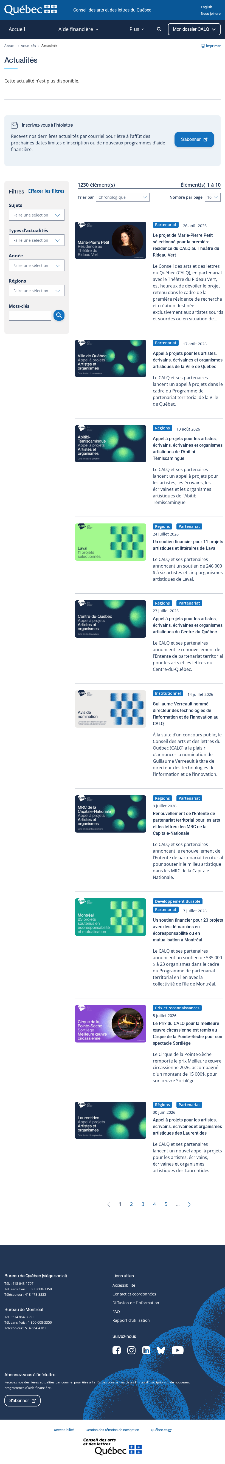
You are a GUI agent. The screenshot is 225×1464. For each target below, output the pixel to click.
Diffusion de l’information (136, 1302)
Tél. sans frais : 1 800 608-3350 (28, 1289)
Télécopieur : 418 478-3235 (25, 1294)
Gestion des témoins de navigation (113, 1430)
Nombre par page (186, 197)
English (206, 7)
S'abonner (191, 139)
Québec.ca (159, 1430)
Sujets (15, 205)
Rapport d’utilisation (131, 1320)
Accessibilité (124, 1285)
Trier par (86, 197)
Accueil (9, 45)
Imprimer (213, 45)
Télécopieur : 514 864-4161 (25, 1328)
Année (16, 256)
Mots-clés (19, 306)
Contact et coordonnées (134, 1294)
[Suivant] (189, 1204)
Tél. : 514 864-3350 (18, 1317)
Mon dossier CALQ (191, 29)
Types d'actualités (28, 230)
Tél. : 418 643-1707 (18, 1283)
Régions (17, 281)
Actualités (28, 45)
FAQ (116, 1311)
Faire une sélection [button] (38, 216)
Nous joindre (211, 14)
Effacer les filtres (46, 191)
